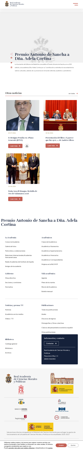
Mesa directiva (10, 278)
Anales (44, 314)
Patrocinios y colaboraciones (15, 251)
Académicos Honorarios (50, 255)
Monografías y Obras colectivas (53, 323)
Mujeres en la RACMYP (50, 264)
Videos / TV (9, 319)
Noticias (8, 310)
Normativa (9, 287)
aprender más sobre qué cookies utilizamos (21, 448)
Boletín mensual (47, 291)
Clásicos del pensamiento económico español (57, 328)
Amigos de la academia (13, 266)
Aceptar (61, 445)
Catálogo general (11, 344)
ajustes (50, 448)
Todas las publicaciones (50, 310)
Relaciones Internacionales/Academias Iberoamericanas (18, 256)
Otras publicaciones (48, 332)
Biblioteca (8, 348)
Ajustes (73, 445)
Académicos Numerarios (50, 246)
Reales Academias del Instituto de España (19, 262)
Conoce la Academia (12, 242)
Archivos (8, 353)
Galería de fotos (10, 246)
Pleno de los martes (48, 282)
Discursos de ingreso (49, 319)
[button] (11, 58)
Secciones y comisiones (13, 282)
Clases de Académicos (49, 242)
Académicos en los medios (14, 314)
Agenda (44, 278)
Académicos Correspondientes (52, 260)
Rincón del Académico (49, 287)
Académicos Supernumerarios (52, 251)
